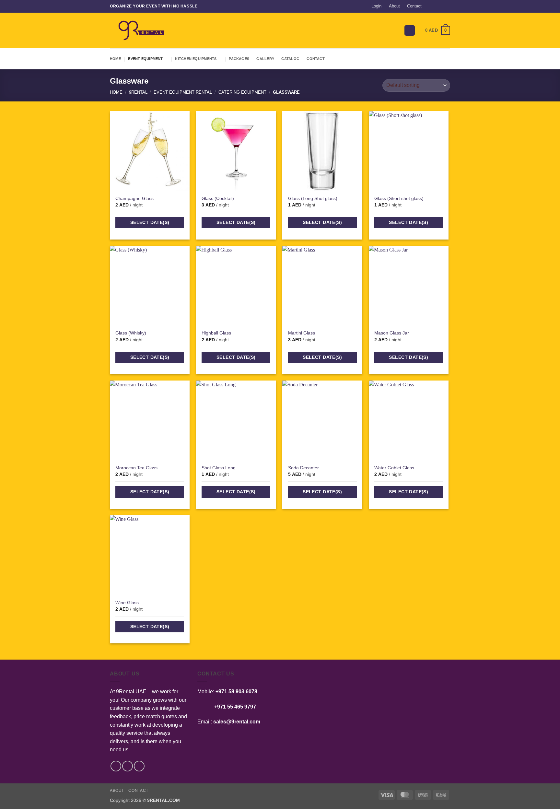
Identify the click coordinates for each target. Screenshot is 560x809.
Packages (239, 59)
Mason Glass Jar (391, 332)
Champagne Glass (134, 198)
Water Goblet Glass (394, 467)
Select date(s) (149, 222)
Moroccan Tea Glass (136, 467)
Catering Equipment (242, 92)
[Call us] (447, 6)
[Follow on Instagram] (435, 6)
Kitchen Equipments (195, 59)
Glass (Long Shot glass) (312, 198)
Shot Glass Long (219, 467)
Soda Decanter (303, 467)
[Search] (409, 30)
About (394, 6)
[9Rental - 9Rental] (142, 30)
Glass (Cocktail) (218, 198)
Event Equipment (145, 59)
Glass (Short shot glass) (399, 198)
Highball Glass (216, 332)
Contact (414, 6)
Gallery (265, 59)
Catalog (290, 59)
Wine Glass (127, 602)
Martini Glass (301, 332)
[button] (376, 6)
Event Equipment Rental (183, 92)
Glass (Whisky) (130, 332)
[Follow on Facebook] (428, 6)
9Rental (138, 92)
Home (115, 59)
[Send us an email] (441, 6)
